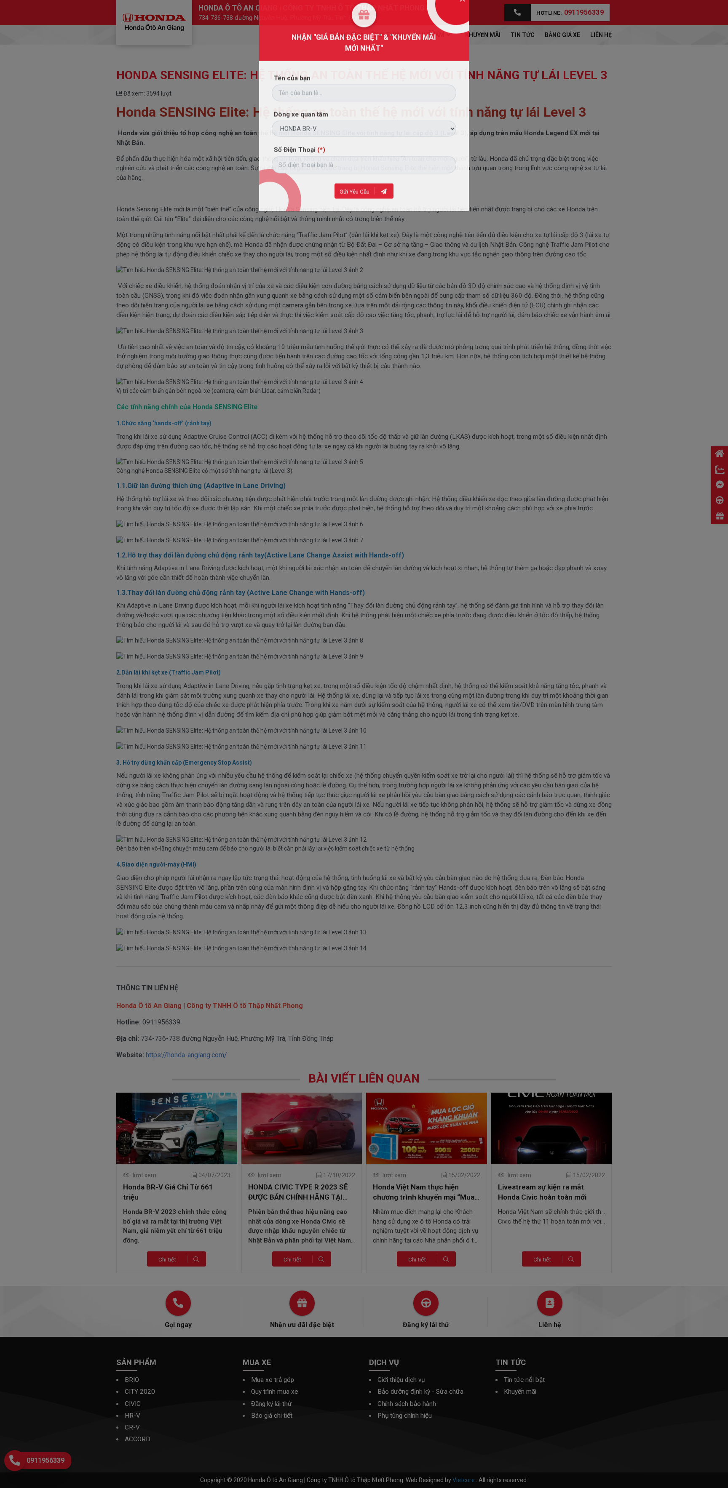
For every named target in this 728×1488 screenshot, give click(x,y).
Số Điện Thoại (299, 170)
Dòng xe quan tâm (301, 135)
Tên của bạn (292, 99)
